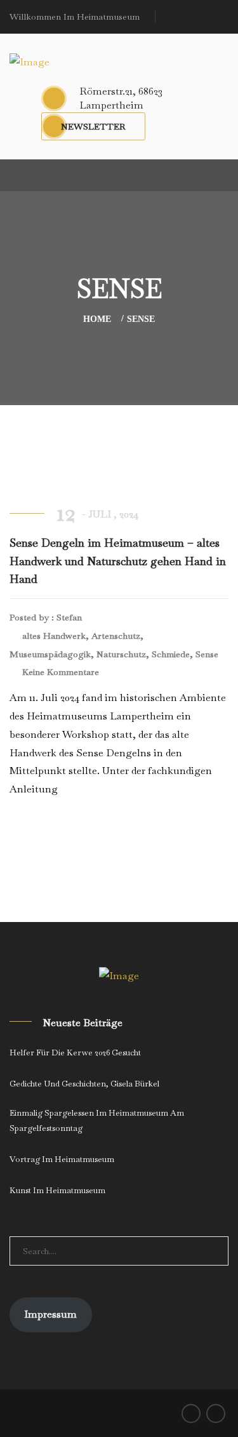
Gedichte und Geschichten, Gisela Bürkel (84, 1083)
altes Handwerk (54, 635)
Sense (141, 319)
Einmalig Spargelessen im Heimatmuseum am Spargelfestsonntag (97, 1120)
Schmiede (171, 654)
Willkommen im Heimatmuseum (75, 16)
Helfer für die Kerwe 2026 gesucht (75, 1052)
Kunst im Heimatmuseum (57, 1190)
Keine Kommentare (59, 672)
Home (97, 319)
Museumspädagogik (50, 654)
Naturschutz (121, 654)
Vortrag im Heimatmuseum (62, 1159)
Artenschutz (115, 635)
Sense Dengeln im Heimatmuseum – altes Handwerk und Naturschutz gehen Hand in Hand (118, 561)
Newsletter (93, 126)
